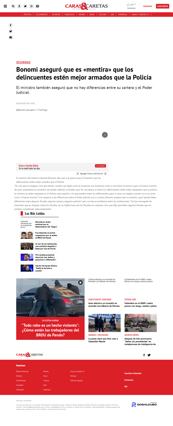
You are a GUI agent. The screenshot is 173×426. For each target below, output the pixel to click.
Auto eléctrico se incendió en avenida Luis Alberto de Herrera (104, 304)
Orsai (91, 14)
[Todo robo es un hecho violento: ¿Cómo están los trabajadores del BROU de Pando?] (50, 297)
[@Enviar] (10, 37)
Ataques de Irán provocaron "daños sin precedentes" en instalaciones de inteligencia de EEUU (140, 342)
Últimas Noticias (22, 371)
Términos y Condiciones (23, 401)
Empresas (122, 14)
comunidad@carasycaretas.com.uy (34, 407)
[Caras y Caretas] (29, 357)
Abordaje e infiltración (98, 334)
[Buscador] (13, 6)
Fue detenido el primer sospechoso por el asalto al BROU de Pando (46, 235)
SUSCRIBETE (162, 6)
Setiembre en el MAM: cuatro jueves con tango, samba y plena (140, 304)
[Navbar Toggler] (7, 6)
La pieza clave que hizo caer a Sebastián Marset (103, 340)
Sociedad (56, 14)
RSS (125, 386)
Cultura (102, 14)
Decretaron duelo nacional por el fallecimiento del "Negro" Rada (46, 225)
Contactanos (128, 379)
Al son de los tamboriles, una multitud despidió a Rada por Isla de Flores (46, 246)
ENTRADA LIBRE (130, 299)
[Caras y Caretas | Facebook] (19, 6)
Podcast (73, 376)
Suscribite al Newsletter (132, 373)
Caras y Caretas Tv (140, 14)
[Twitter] (10, 31)
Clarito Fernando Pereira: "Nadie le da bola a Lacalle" (46, 268)
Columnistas (42, 14)
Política (27, 14)
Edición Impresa (76, 380)
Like (112, 14)
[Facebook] (10, 25)
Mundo (82, 14)
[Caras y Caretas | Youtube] (37, 6)
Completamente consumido (99, 299)
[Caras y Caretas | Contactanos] (154, 354)
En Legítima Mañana (50, 320)
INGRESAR (147, 6)
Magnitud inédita (131, 334)
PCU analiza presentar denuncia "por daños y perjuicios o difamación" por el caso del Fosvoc (45, 258)
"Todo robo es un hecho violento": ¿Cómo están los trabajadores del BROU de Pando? (50, 330)
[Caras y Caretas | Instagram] (31, 6)
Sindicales (69, 14)
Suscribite (100, 166)
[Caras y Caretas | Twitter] (25, 6)
